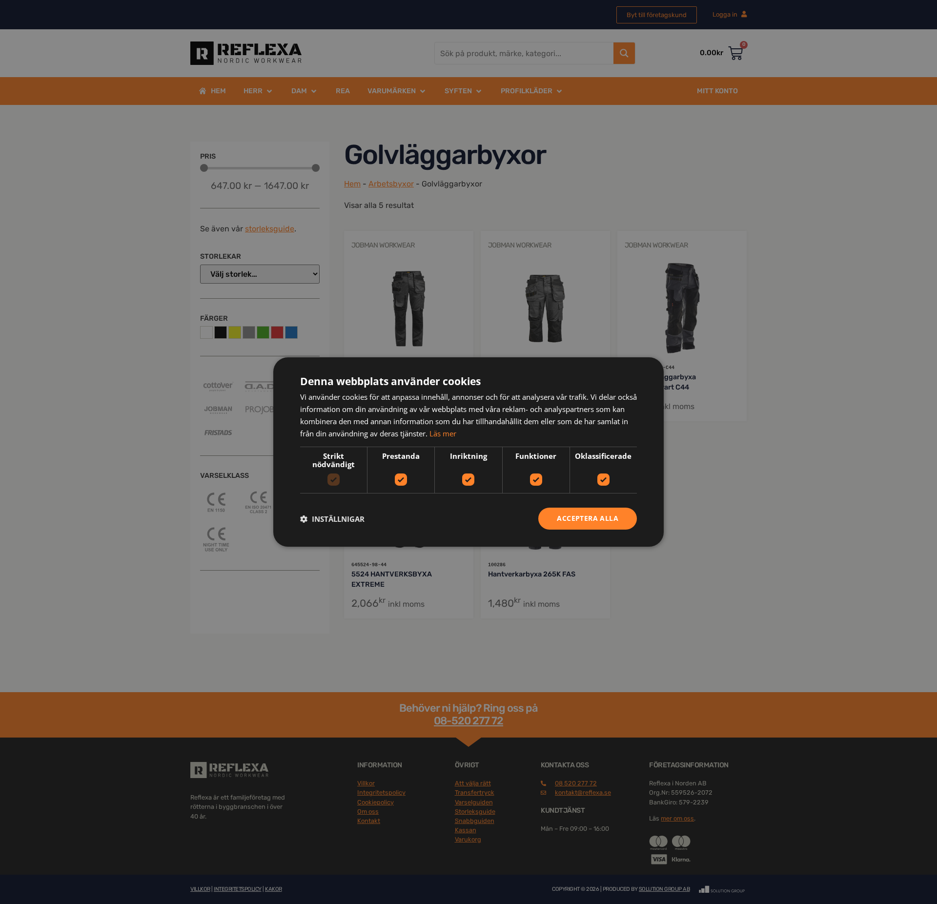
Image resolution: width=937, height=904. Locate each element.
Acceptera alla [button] (587, 518)
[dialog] (468, 452)
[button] (332, 519)
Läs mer (442, 433)
